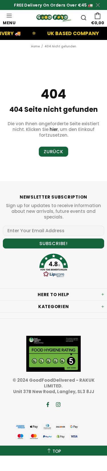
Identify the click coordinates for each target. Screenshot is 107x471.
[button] (53, 266)
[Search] (83, 17)
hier (54, 129)
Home (35, 46)
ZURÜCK (53, 151)
